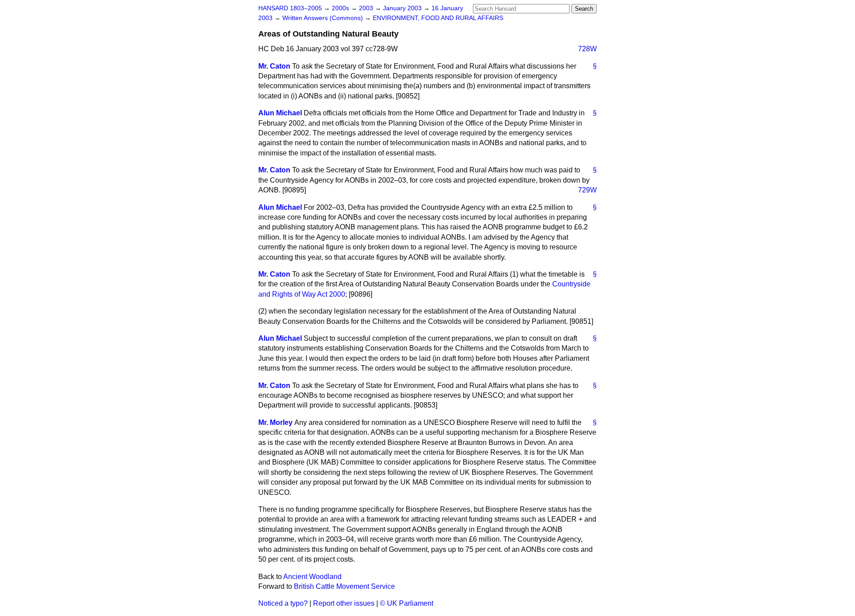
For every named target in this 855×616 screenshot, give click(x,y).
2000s (341, 8)
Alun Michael (280, 113)
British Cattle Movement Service (344, 586)
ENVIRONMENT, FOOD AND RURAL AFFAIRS (438, 18)
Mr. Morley (275, 422)
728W (587, 49)
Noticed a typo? (283, 603)
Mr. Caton (274, 66)
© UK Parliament (406, 603)
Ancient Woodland (312, 576)
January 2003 (403, 8)
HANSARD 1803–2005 (290, 8)
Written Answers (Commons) (323, 18)
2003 (367, 8)
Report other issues (344, 603)
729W (587, 190)
